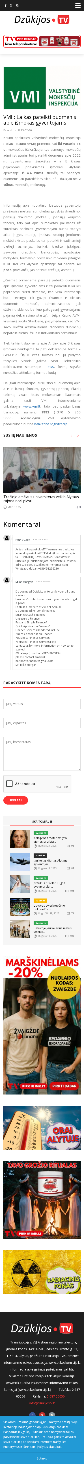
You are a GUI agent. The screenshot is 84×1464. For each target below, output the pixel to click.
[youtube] (11, 6)
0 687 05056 (56, 1396)
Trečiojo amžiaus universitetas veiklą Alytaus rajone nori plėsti (41, 498)
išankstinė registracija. (51, 424)
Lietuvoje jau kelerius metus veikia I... (53, 930)
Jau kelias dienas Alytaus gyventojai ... (50, 862)
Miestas (40, 855)
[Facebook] (5, 6)
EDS (51, 366)
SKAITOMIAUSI (42, 821)
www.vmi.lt (31, 406)
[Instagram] (17, 6)
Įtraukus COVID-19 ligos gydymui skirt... (49, 885)
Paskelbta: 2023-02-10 (17, 130)
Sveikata (40, 833)
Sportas (40, 900)
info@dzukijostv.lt (42, 1403)
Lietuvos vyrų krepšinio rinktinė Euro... (49, 907)
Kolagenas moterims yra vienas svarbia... (50, 840)
